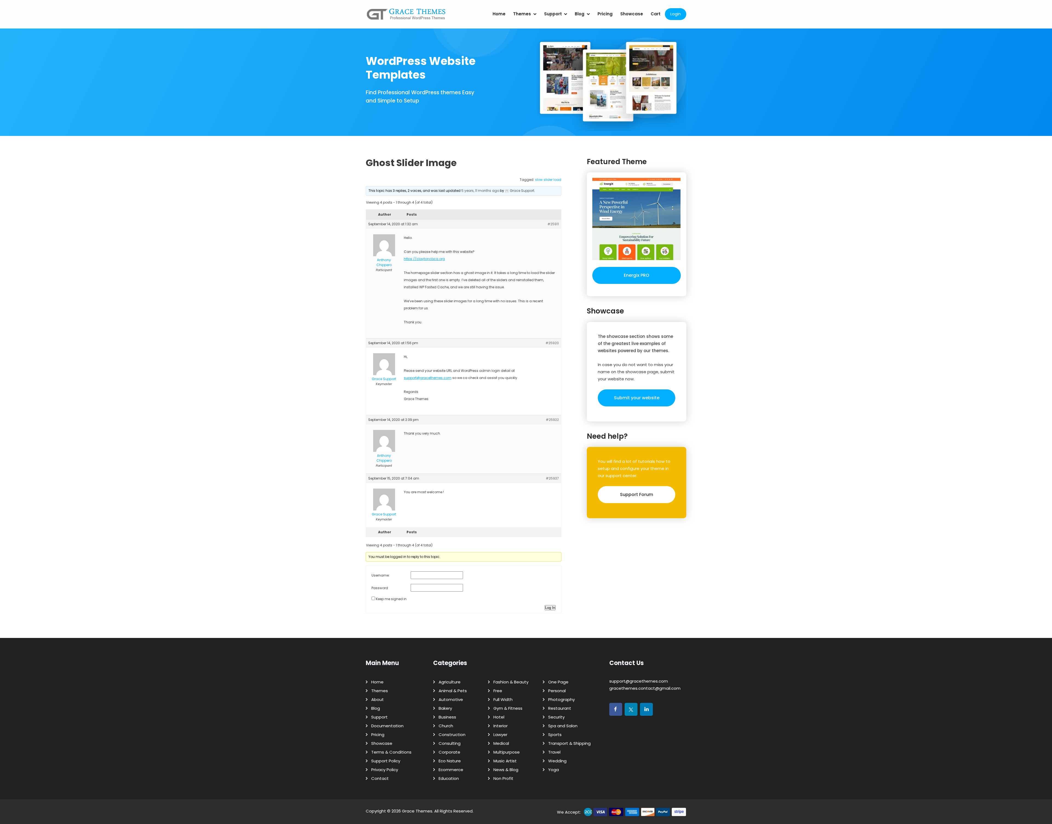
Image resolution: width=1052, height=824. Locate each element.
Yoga (553, 769)
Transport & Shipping (569, 743)
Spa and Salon (563, 726)
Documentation (387, 726)
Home (499, 14)
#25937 (552, 478)
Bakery (445, 708)
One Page (558, 682)
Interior (500, 726)
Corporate (449, 752)
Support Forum (636, 494)
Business (447, 717)
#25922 (552, 419)
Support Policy (385, 761)
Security (556, 717)
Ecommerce (451, 769)
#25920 (552, 343)
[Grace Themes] (406, 16)
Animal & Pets (453, 691)
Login (675, 14)
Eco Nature (450, 761)
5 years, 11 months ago (480, 190)
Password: (380, 588)
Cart (656, 14)
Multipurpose (506, 752)
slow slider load (548, 179)
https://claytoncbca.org (424, 258)
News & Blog (505, 769)
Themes (522, 14)
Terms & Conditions (391, 752)
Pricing (605, 14)
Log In (550, 608)
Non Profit (503, 778)
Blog (579, 14)
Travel (554, 752)
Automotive (451, 699)
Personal (557, 691)
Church (446, 726)
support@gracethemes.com (427, 377)
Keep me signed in (391, 599)
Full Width (503, 699)
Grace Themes (417, 811)
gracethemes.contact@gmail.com (645, 688)
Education (449, 778)
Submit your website (636, 398)
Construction (452, 734)
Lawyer (500, 734)
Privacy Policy (384, 769)
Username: (380, 575)
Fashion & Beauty (510, 682)
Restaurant (559, 708)
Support (553, 14)
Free (497, 691)
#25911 (553, 224)
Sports (555, 734)
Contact (380, 778)
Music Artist (505, 761)
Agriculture (450, 682)
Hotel (498, 717)
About (377, 699)
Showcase (631, 14)
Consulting (450, 743)
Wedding (557, 761)
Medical (501, 743)
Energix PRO (636, 275)
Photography (561, 699)
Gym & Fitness (507, 708)
